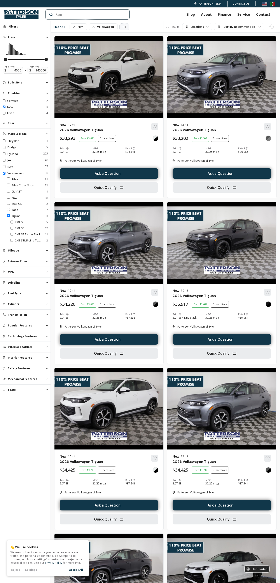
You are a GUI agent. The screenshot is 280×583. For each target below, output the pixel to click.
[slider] (6, 59)
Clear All (59, 27)
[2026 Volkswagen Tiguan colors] (155, 138)
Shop (190, 14)
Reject (15, 570)
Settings (31, 570)
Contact (263, 14)
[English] (264, 3)
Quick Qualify (106, 187)
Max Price (34, 67)
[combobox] (83, 14)
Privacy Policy (53, 563)
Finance (224, 14)
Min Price (9, 67)
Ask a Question (108, 173)
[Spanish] (272, 3)
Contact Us (241, 3)
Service (243, 14)
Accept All (76, 570)
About (206, 14)
